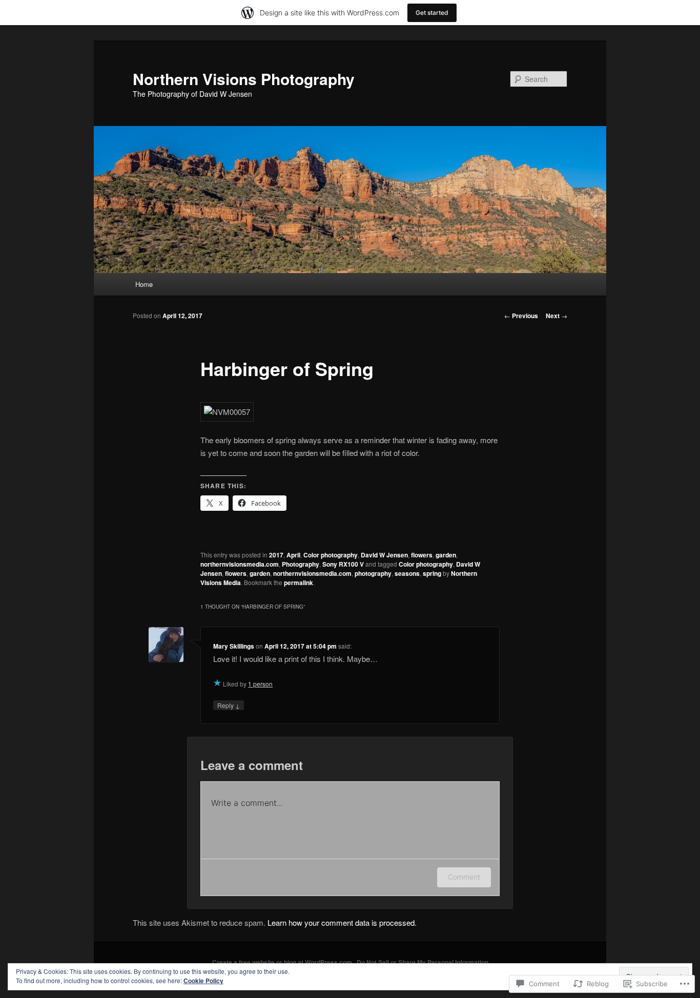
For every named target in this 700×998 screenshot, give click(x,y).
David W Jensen (384, 554)
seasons (407, 573)
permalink (298, 582)
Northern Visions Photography (244, 79)
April (293, 554)
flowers (422, 554)
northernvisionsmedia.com (239, 564)
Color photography (330, 554)
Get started (432, 12)
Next (556, 315)
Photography (300, 564)
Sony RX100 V (343, 564)
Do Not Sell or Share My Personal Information (422, 962)
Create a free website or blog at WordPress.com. (283, 962)
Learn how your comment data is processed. (342, 922)
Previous (521, 315)
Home (144, 284)
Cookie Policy (203, 980)
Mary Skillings (233, 646)
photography (373, 573)
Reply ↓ (228, 705)
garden (446, 554)
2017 (276, 554)
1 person (260, 683)
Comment (464, 876)
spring (432, 573)
